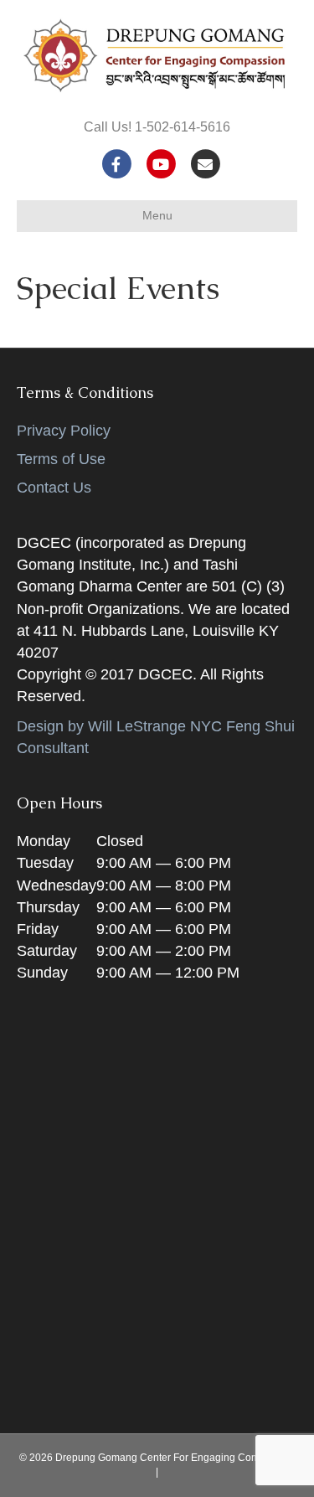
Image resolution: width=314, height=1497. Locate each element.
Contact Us (54, 487)
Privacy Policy (64, 430)
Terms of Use (61, 459)
